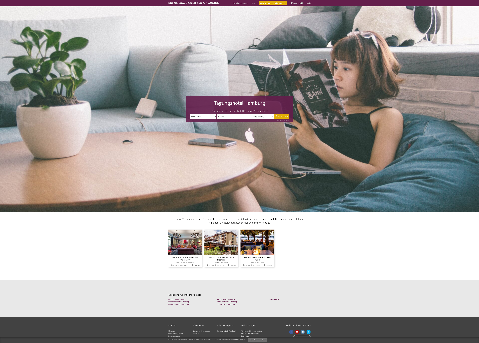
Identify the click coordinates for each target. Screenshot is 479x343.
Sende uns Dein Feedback (226, 331)
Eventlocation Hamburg (177, 299)
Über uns (171, 331)
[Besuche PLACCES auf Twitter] (308, 332)
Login (309, 3)
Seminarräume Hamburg (226, 304)
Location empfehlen (175, 333)
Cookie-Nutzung (239, 339)
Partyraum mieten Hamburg (178, 302)
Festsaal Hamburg (272, 299)
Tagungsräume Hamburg (226, 299)
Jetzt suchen (283, 116)
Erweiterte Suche (283, 120)
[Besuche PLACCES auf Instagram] (303, 332)
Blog (253, 3)
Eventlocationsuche (240, 3)
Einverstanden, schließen (258, 340)
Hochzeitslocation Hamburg (178, 304)
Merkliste (297, 3)
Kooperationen (174, 336)
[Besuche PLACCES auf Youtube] (297, 332)
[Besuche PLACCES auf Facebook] (291, 332)
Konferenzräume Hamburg (227, 302)
